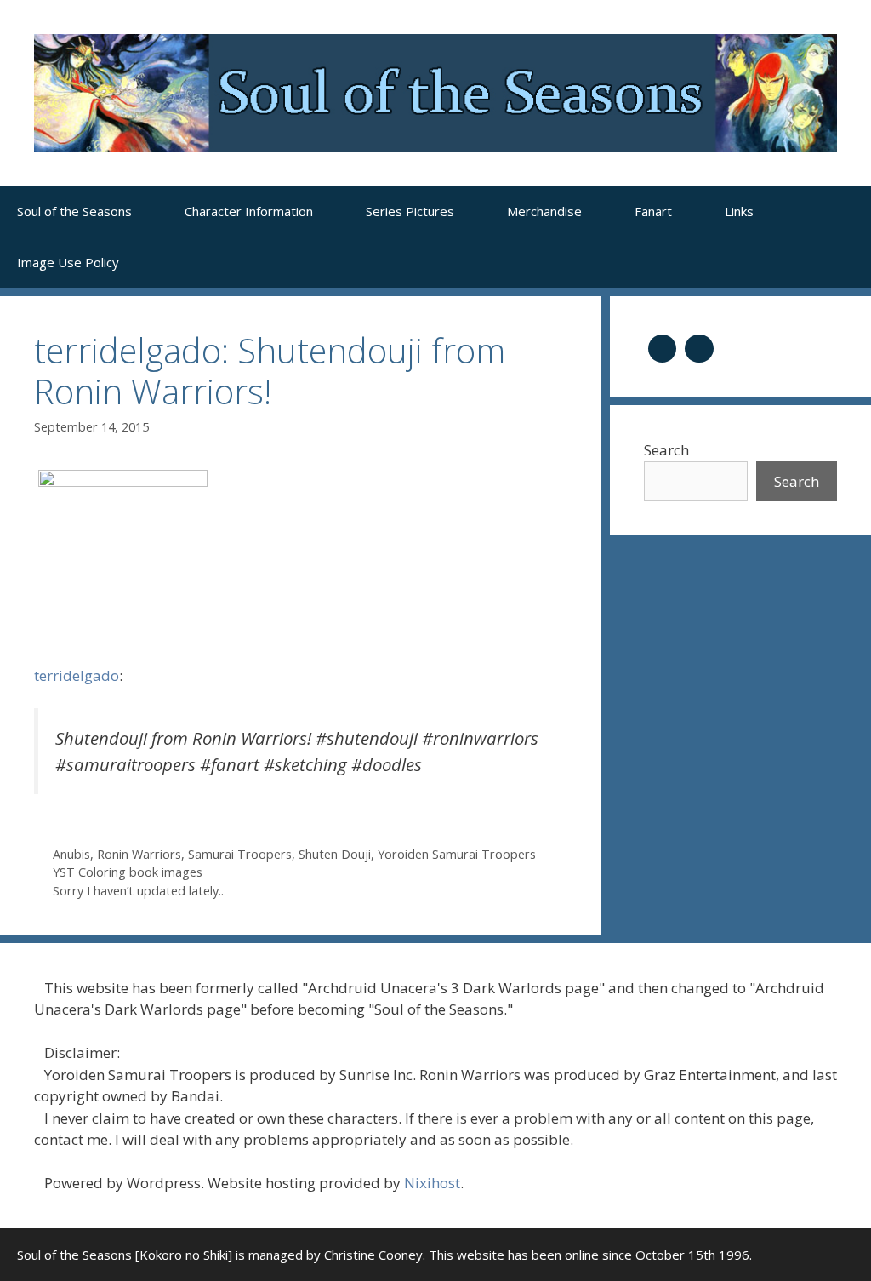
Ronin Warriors (139, 854)
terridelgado (76, 675)
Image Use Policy (68, 262)
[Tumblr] (662, 346)
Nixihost (432, 1182)
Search (666, 450)
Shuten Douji (335, 854)
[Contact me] (699, 346)
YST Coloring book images (127, 872)
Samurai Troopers (240, 854)
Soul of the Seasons (74, 211)
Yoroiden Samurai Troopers (457, 854)
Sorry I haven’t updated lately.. (138, 891)
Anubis (71, 854)
